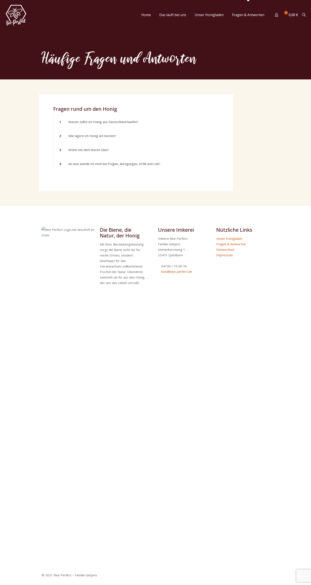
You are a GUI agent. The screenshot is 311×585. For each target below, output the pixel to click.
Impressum (224, 255)
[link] (136, 122)
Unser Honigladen (229, 238)
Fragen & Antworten (231, 244)
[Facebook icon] (248, 575)
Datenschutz (225, 249)
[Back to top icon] (261, 574)
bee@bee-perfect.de (176, 271)
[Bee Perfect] (16, 15)
